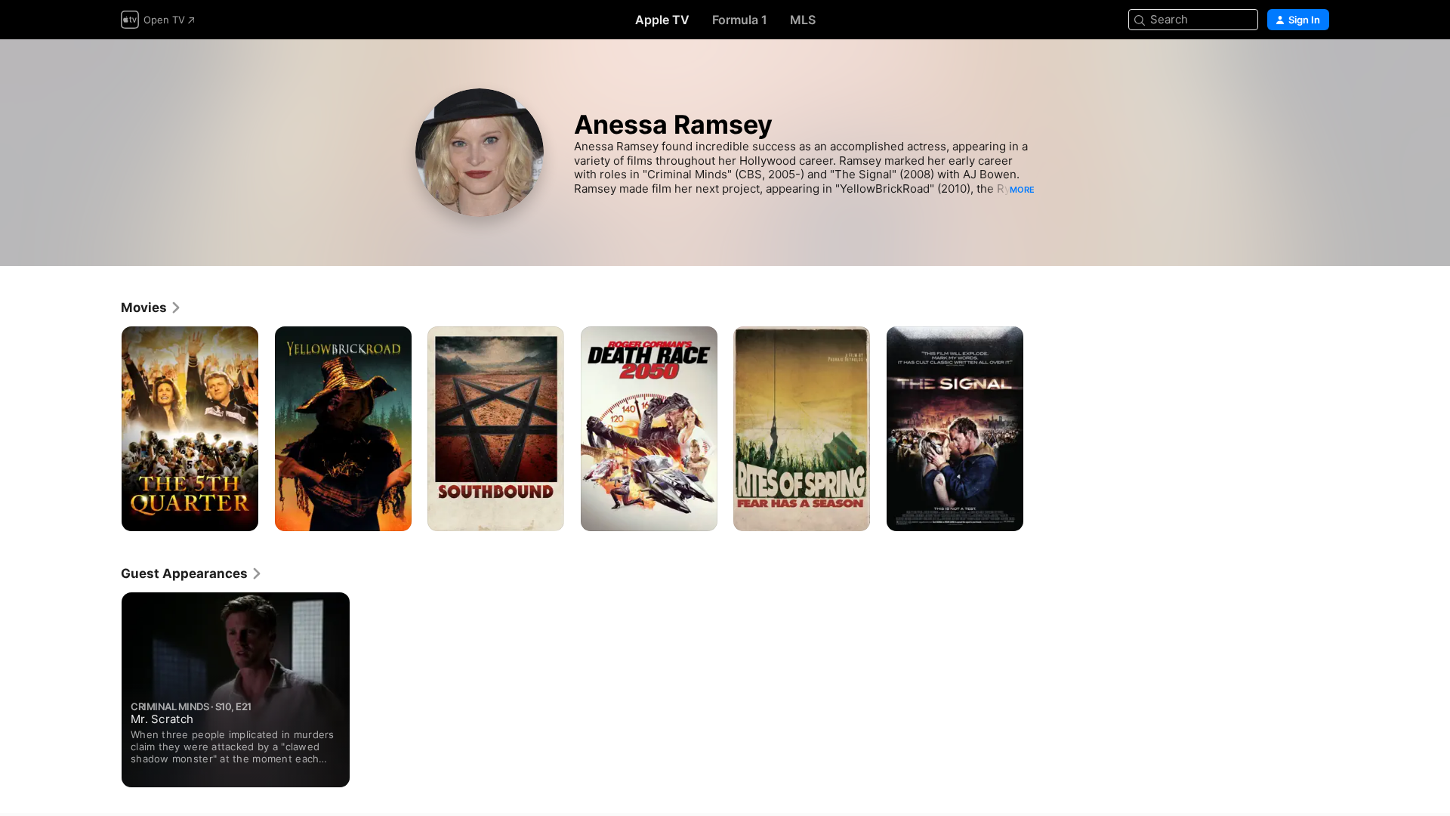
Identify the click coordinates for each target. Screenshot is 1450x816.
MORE (1022, 189)
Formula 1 (739, 19)
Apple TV (662, 19)
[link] (151, 307)
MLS (803, 19)
